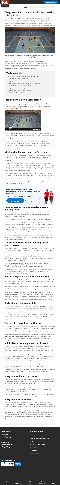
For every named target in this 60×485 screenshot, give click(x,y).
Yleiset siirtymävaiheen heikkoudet (19, 89)
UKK (32, 441)
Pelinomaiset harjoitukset (11, 355)
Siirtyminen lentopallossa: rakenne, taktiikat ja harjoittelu (23, 76)
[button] (6, 482)
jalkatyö (7, 328)
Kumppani (34, 451)
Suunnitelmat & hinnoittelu (40, 438)
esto (6, 177)
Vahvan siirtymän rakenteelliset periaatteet (21, 85)
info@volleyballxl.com (8, 436)
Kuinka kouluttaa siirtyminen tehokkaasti (21, 90)
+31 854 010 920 (7, 438)
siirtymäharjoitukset (10, 348)
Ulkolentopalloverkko (38, 444)
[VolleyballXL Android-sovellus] (8, 473)
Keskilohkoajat (48, 221)
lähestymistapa (46, 143)
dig (36, 106)
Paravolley (34, 447)
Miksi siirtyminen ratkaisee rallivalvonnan (21, 80)
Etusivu (25, 7)
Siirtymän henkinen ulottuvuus (18, 92)
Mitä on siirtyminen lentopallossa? (19, 78)
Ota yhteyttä (35, 454)
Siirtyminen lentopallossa (17, 94)
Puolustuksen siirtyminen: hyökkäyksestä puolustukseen (25, 83)
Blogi (32, 435)
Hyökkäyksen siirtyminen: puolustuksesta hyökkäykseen (25, 82)
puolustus (31, 23)
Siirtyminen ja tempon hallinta (18, 87)
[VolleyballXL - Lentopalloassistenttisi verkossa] (9, 3)
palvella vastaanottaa (30, 20)
